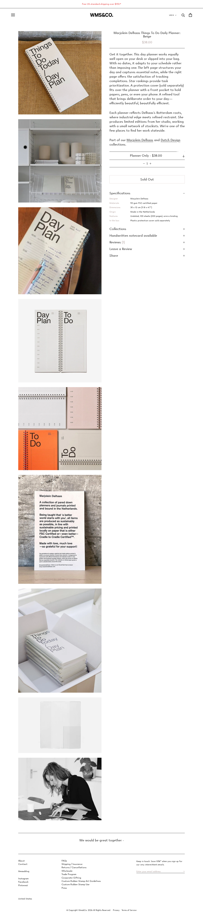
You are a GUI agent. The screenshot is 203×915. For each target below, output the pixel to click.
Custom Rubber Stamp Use (75, 884)
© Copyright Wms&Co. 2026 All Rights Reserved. (88, 910)
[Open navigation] (13, 15)
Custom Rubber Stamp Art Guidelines (81, 881)
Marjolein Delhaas (140, 140)
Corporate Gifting (71, 878)
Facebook (23, 882)
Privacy (116, 910)
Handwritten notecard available (133, 236)
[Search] (183, 15)
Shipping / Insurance (72, 864)
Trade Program (69, 874)
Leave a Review (120, 249)
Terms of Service (129, 910)
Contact (22, 864)
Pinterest (23, 885)
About (21, 861)
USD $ (171, 15)
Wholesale (67, 871)
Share (113, 256)
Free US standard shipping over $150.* (101, 4)
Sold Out (147, 179)
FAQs (64, 861)
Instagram (23, 878)
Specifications (119, 193)
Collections (117, 229)
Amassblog (23, 871)
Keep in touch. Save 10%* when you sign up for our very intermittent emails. (159, 863)
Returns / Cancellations (74, 867)
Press (64, 888)
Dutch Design (170, 140)
